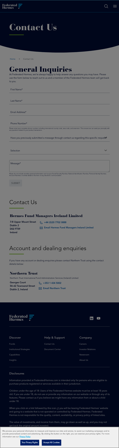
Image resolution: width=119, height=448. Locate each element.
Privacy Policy (24, 437)
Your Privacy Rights (30, 442)
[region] (59, 437)
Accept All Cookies (51, 442)
